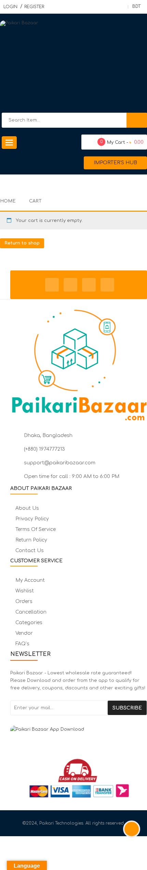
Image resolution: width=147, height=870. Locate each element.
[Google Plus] (107, 285)
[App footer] (78, 732)
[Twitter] (70, 285)
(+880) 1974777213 (44, 449)
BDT (136, 6)
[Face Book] (52, 285)
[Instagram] (89, 285)
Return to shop (22, 243)
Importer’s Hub (115, 162)
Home (7, 201)
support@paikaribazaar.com (59, 462)
